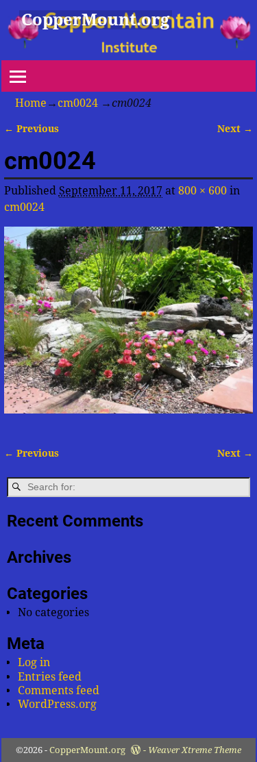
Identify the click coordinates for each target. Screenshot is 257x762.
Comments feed (58, 690)
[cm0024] (129, 328)
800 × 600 (202, 190)
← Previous (31, 128)
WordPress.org (57, 704)
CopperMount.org (95, 19)
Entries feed (50, 676)
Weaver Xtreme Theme (194, 750)
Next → (235, 128)
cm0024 (78, 103)
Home (31, 103)
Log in (34, 662)
